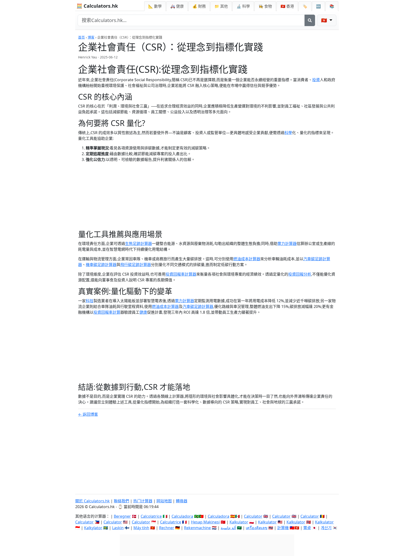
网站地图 (164, 501)
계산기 (326, 527)
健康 (143, 312)
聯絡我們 (121, 501)
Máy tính (141, 527)
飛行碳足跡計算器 (135, 264)
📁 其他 (221, 6)
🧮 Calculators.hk (97, 6)
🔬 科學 (243, 6)
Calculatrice (170, 522)
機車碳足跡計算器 (101, 264)
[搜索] (310, 20)
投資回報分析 (299, 274)
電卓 (307, 527)
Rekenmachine (197, 527)
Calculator (253, 516)
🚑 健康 (177, 6)
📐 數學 (155, 6)
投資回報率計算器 (181, 274)
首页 (81, 37)
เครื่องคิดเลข (256, 527)
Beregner (122, 516)
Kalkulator (239, 522)
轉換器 (181, 501)
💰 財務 (199, 6)
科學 (288, 132)
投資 (316, 79)
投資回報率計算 (106, 312)
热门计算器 (142, 501)
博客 (91, 37)
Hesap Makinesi (205, 522)
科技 (89, 300)
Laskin (118, 527)
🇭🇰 (287, 6)
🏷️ (305, 6)
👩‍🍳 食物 (265, 6)
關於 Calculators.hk (92, 501)
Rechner (166, 527)
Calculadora (182, 516)
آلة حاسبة (228, 527)
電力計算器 (287, 243)
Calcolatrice (151, 516)
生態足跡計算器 (138, 243)
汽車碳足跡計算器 (198, 306)
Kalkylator (93, 527)
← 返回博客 (88, 414)
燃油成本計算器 (246, 258)
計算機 (283, 527)
